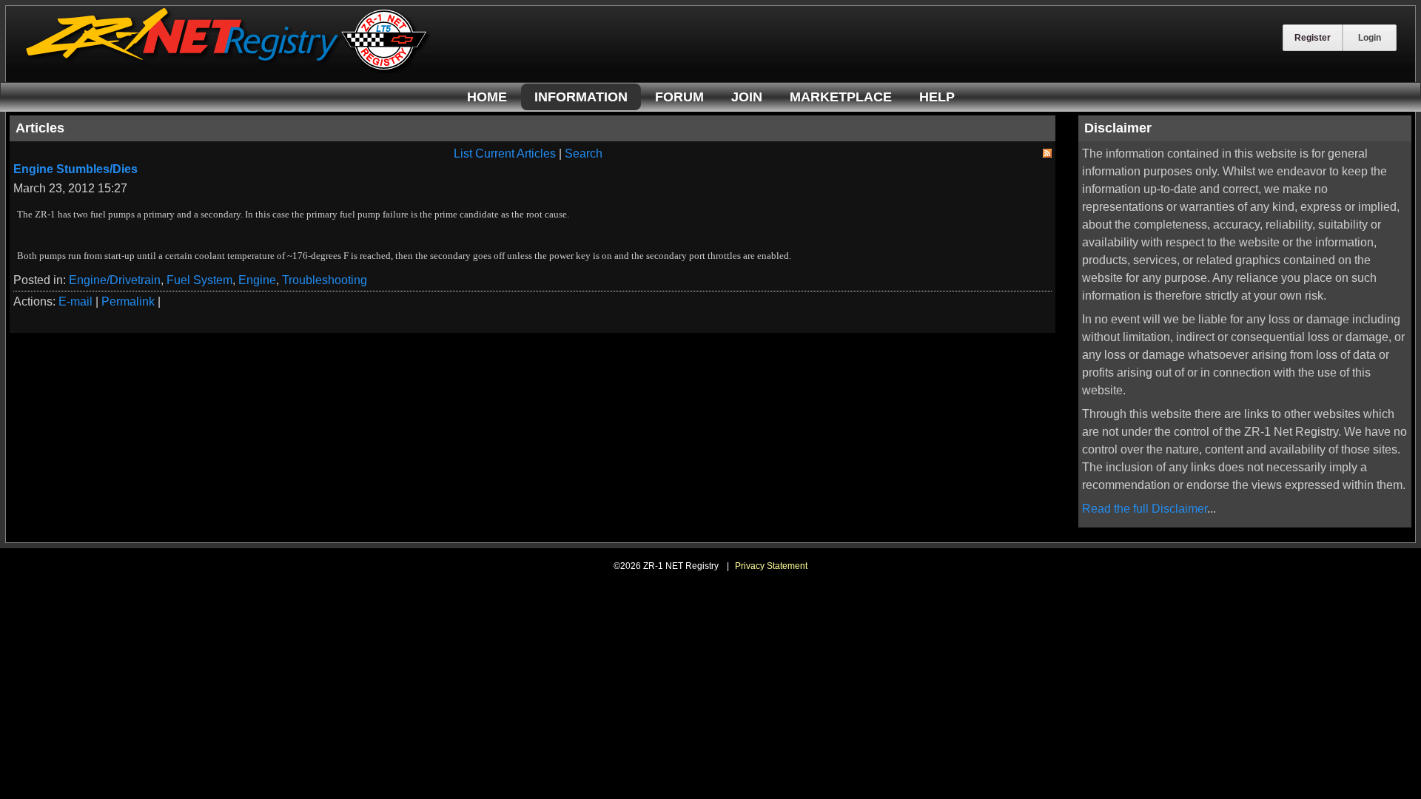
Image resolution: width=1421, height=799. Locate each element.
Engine (257, 280)
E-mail (75, 301)
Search (583, 153)
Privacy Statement (771, 566)
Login (1369, 38)
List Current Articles (505, 153)
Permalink (128, 301)
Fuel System (199, 280)
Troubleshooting (324, 280)
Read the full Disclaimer (1144, 508)
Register (1312, 38)
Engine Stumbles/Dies (75, 169)
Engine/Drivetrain (115, 280)
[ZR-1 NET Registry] (227, 69)
